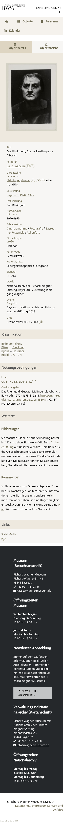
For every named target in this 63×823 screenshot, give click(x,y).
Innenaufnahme (17, 228)
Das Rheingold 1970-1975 (12, 353)
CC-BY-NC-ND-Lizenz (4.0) (17, 381)
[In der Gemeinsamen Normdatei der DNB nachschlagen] (32, 166)
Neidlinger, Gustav (18, 180)
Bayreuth (12, 195)
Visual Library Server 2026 (9, 821)
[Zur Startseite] (48, 8)
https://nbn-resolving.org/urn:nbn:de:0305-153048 (30, 397)
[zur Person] (28, 166)
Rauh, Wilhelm (16, 166)
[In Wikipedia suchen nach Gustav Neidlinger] (42, 180)
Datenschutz (23, 806)
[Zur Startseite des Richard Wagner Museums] (13, 9)
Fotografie (36, 228)
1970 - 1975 (27, 195)
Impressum (39, 806)
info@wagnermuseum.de (33, 745)
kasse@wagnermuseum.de (34, 590)
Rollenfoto (33, 232)
